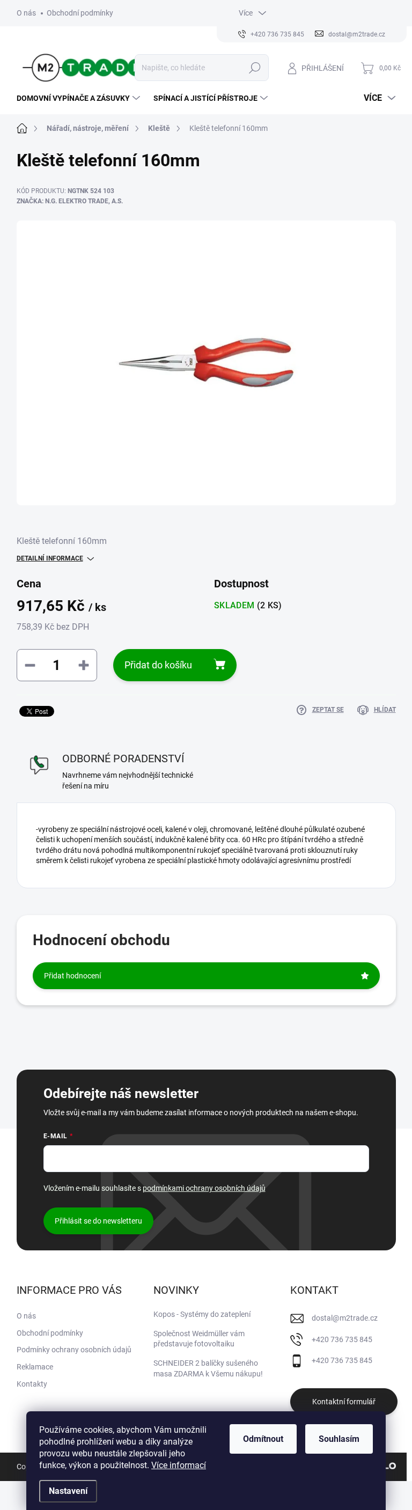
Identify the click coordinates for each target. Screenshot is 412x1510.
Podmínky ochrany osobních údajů (74, 1349)
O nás (26, 13)
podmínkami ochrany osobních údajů (204, 1188)
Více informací (178, 1465)
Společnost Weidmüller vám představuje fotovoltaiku (199, 1339)
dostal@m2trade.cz (345, 1318)
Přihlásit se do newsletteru (98, 1221)
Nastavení (68, 1491)
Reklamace (35, 1366)
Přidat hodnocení (72, 975)
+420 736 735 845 (342, 1339)
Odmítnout (263, 1439)
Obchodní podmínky (80, 13)
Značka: (70, 201)
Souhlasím (339, 1439)
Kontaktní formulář (344, 1401)
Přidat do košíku (158, 665)
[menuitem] (80, 98)
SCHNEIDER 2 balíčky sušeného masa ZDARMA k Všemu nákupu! (208, 1368)
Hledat (255, 67)
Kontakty (32, 1384)
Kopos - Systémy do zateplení (202, 1314)
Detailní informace (50, 558)
